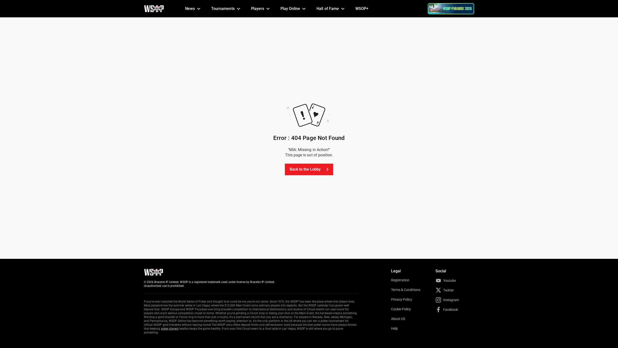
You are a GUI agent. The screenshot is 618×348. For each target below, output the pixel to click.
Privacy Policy (401, 299)
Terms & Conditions (405, 290)
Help (394, 328)
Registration (400, 280)
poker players (170, 328)
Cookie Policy (401, 309)
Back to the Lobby (305, 169)
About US (398, 319)
